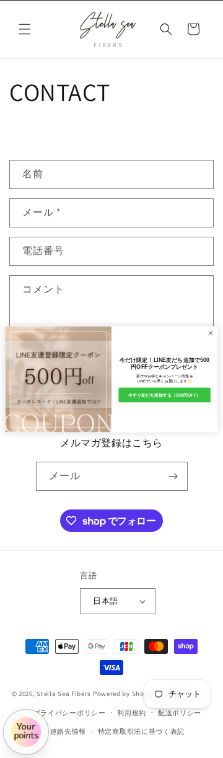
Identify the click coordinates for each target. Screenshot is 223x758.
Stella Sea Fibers (64, 693)
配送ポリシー (179, 712)
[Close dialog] (210, 332)
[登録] (173, 476)
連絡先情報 (68, 731)
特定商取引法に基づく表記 (141, 731)
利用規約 (131, 712)
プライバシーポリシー (69, 712)
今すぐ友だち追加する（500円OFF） (164, 394)
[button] (24, 29)
